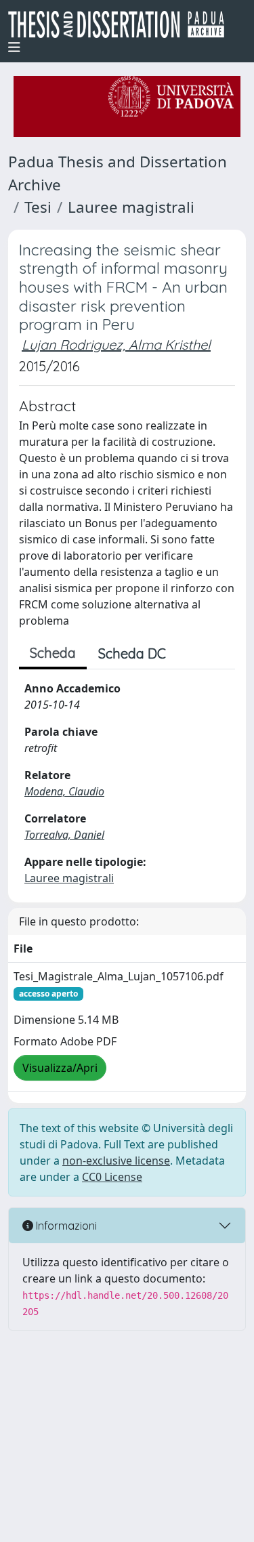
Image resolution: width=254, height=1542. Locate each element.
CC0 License (112, 1176)
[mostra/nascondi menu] (14, 47)
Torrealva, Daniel (64, 834)
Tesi (37, 206)
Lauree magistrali (131, 206)
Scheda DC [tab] (132, 653)
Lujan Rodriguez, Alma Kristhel (116, 344)
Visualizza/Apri (60, 1067)
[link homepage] (121, 24)
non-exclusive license (116, 1160)
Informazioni (65, 1225)
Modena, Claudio (64, 791)
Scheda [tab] (53, 652)
